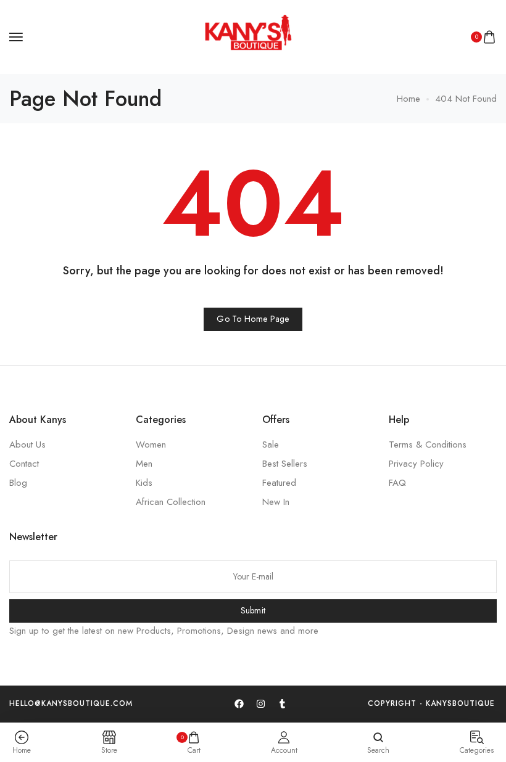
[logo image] (247, 36)
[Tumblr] (282, 704)
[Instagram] (260, 704)
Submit (253, 610)
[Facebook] (239, 704)
